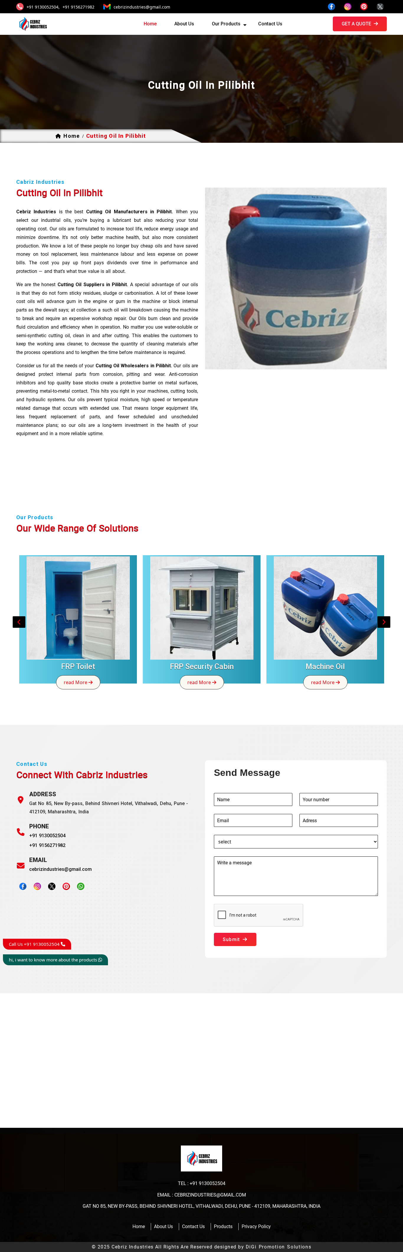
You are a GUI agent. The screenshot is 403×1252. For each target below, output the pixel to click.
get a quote (357, 24)
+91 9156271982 (78, 7)
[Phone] (20, 831)
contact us (270, 24)
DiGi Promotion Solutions (279, 1247)
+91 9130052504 (47, 835)
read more (76, 682)
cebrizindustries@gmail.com (142, 7)
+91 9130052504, (43, 7)
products (223, 1226)
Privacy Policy (256, 1226)
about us (184, 24)
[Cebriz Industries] (32, 23)
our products (226, 24)
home (150, 24)
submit (232, 939)
